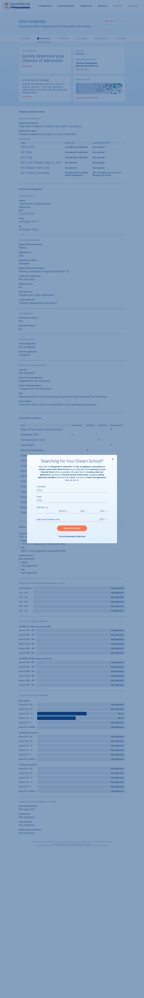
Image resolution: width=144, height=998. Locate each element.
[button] (47, 507)
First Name (41, 487)
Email (39, 497)
